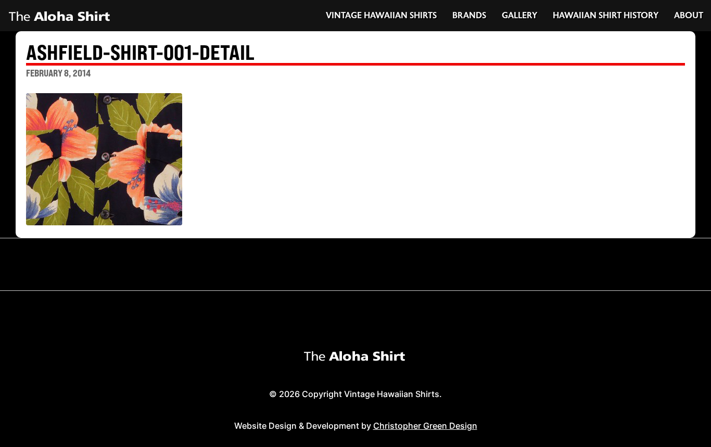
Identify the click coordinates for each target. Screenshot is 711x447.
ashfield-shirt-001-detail (140, 53)
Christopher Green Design (425, 425)
